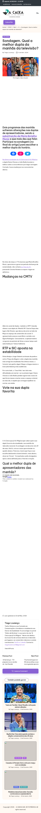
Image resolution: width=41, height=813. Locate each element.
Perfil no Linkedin (20, 642)
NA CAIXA (6, 36)
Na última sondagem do (20, 159)
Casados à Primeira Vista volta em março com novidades (20, 764)
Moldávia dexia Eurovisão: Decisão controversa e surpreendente (20, 793)
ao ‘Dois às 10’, (26, 267)
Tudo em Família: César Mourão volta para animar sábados (20, 706)
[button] (9, 22)
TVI (25, 729)
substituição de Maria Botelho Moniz (20, 137)
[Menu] (37, 13)
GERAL (16, 787)
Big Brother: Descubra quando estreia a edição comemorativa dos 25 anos (20, 735)
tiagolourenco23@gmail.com (15, 645)
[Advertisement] (20, 104)
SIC (25, 700)
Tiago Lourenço (12, 623)
